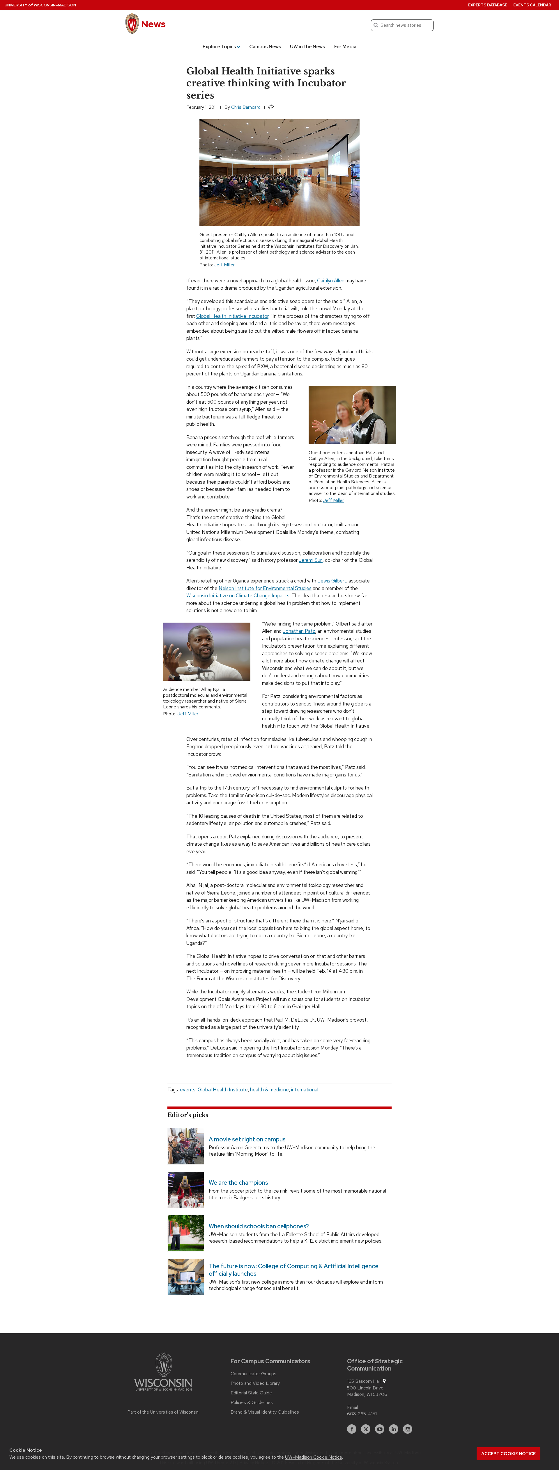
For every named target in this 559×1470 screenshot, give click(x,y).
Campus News (265, 47)
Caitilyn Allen (330, 280)
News (153, 24)
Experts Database (487, 5)
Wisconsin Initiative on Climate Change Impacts (237, 595)
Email (352, 1407)
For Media (345, 47)
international (304, 1089)
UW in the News (307, 47)
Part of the (163, 1412)
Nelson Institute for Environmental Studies (265, 588)
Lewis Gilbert (331, 581)
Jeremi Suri (311, 560)
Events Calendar (532, 5)
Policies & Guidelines (252, 1402)
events (187, 1089)
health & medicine (269, 1089)
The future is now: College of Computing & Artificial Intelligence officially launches (293, 1269)
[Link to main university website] (163, 1372)
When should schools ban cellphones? (259, 1226)
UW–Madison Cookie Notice (313, 1457)
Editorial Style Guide (251, 1393)
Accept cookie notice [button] (508, 1454)
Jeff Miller (224, 265)
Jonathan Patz (299, 631)
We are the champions (238, 1182)
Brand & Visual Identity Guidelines (265, 1412)
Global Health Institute (223, 1089)
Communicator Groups (253, 1374)
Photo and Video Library (255, 1383)
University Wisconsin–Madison (40, 5)
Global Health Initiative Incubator (232, 316)
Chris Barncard (246, 107)
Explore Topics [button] (219, 47)
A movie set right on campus (247, 1139)
